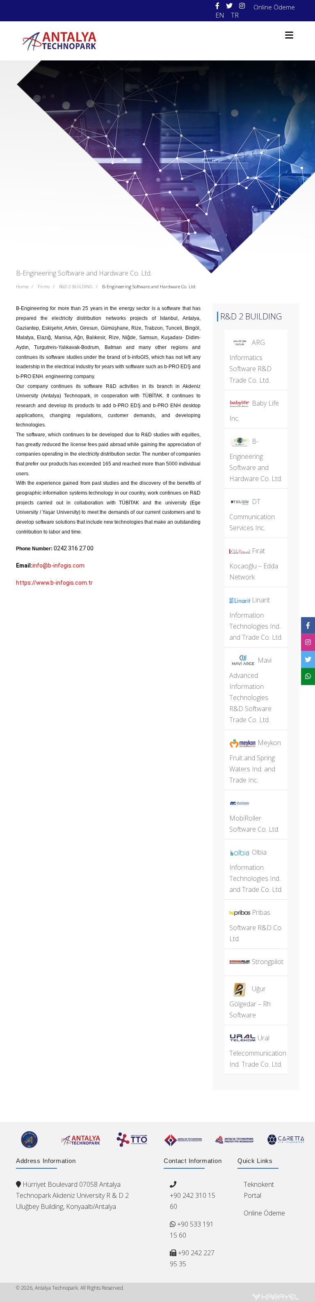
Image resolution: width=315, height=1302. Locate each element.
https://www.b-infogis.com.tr (54, 582)
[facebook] (217, 6)
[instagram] (242, 6)
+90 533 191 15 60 (192, 1230)
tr (235, 15)
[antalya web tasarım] (275, 1297)
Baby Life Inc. (254, 410)
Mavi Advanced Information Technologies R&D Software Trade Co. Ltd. (250, 690)
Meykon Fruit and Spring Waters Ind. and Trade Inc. (255, 761)
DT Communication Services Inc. (252, 514)
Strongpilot (266, 961)
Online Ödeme (274, 7)
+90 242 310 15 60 (192, 1201)
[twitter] (229, 6)
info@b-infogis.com (58, 565)
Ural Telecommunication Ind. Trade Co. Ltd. (257, 1051)
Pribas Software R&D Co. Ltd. (256, 925)
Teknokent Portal (259, 1190)
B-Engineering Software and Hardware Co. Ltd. (149, 286)
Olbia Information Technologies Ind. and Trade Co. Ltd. (256, 871)
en (219, 15)
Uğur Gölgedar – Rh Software (250, 1001)
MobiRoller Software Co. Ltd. (254, 824)
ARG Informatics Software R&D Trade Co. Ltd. (250, 361)
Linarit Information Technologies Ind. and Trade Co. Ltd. (256, 618)
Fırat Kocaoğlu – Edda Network (253, 563)
